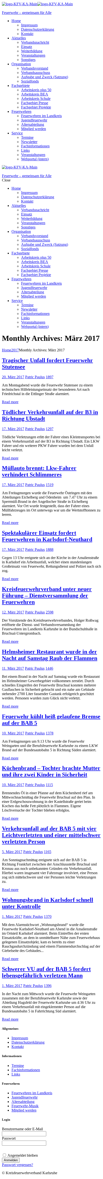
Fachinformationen (25, 1070)
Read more (10, 402)
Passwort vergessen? (17, 1165)
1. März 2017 (12, 916)
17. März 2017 (13, 429)
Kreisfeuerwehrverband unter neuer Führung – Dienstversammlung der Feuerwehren (47, 595)
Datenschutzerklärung (28, 1042)
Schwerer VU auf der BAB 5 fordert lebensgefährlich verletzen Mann (46, 972)
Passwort (9, 1138)
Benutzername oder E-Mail (22, 1129)
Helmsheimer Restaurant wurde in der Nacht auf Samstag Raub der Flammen (49, 655)
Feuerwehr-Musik (25, 1106)
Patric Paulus (35, 377)
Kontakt (17, 1047)
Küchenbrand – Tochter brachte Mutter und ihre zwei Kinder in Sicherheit (51, 771)
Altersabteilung (22, 1102)
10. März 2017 (13, 733)
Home (6, 350)
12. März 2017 (13, 612)
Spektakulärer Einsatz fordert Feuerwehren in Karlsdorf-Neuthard (47, 536)
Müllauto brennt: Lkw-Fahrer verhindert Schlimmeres (39, 471)
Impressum (19, 1038)
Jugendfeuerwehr (24, 1097)
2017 (15, 350)
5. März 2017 (12, 852)
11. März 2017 (13, 668)
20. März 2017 (13, 377)
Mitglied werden (23, 1110)
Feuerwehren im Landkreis (31, 1093)
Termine (17, 1066)
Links (15, 1074)
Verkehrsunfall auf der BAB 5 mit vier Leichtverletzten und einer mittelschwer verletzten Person (51, 835)
